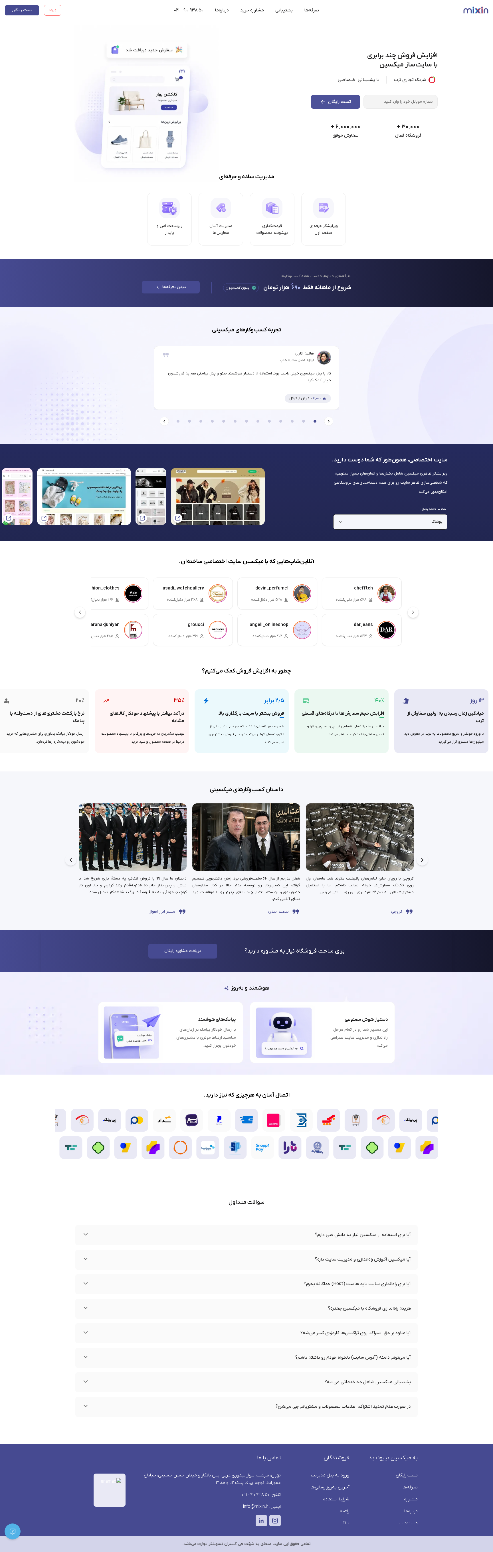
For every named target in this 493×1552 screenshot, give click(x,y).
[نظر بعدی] (164, 421)
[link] (133, 859)
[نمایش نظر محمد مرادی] (246, 421)
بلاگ (345, 1523)
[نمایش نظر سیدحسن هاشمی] (212, 421)
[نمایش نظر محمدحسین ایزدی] (292, 421)
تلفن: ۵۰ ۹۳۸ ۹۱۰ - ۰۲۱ (261, 1495)
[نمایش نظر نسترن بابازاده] (189, 421)
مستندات (408, 1523)
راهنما (343, 1511)
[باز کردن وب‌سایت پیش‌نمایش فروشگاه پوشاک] (17, 496)
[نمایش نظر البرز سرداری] (178, 421)
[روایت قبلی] (422, 860)
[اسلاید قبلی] (80, 612)
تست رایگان (22, 10)
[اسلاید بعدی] (413, 612)
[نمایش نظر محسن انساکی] (235, 421)
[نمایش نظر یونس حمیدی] (257, 421)
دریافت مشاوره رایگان (182, 951)
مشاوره (411, 1499)
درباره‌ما (222, 10)
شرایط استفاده (336, 1499)
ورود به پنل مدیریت (330, 1475)
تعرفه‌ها (311, 10)
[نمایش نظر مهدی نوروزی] (200, 421)
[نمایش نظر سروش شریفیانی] (223, 421)
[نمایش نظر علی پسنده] (280, 421)
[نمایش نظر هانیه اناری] (315, 421)
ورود (52, 10)
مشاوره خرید (252, 10)
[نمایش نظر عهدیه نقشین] (303, 421)
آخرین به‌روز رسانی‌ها (329, 1487)
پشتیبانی (284, 10)
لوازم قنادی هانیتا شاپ (297, 360)
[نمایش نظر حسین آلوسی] (269, 421)
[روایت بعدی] (70, 860)
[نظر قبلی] (328, 421)
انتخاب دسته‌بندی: (434, 508)
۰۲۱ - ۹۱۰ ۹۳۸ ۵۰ (188, 10)
